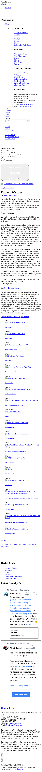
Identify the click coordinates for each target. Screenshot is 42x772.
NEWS (7, 416)
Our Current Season (21, 54)
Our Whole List (19, 56)
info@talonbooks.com (25, 106)
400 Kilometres (9, 462)
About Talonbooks (21, 33)
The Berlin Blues (9, 438)
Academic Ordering (21, 73)
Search (7, 118)
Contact (8, 8)
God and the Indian (10, 394)
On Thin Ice (8, 327)
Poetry (16, 64)
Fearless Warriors (11, 131)
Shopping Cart (19, 85)
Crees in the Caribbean (11, 371)
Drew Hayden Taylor (11, 195)
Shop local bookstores (7, 188)
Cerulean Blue (9, 383)
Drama (16, 58)
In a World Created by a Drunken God (15, 451)
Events (16, 41)
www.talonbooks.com (26, 104)
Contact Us (9, 570)
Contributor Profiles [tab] (12, 137)
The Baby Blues (9, 509)
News (16, 43)
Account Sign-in (11, 568)
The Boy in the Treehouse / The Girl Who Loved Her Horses (21, 498)
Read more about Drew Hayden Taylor (15, 317)
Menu (7, 24)
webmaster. (19, 769)
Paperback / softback (15, 173)
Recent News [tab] (10, 139)
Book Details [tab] (10, 135)
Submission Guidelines (22, 45)
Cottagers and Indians (11, 349)
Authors (17, 35)
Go (28, 121)
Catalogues (18, 75)
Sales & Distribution (21, 83)
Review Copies (19, 81)
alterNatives (8, 485)
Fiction (16, 60)
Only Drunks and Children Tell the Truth (16, 522)
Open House (8, 338)
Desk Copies (18, 77)
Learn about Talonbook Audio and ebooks (18, 184)
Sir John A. (8, 360)
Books (7, 112)
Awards (17, 37)
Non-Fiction (18, 62)
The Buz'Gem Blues (10, 473)
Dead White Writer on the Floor (14, 405)
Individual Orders (20, 79)
